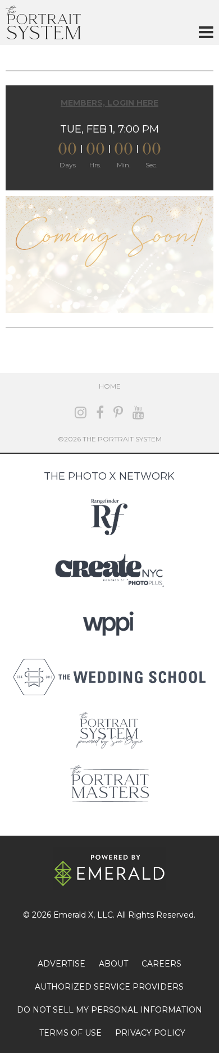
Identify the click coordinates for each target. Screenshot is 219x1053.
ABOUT (113, 964)
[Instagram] (80, 412)
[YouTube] (138, 412)
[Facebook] (100, 412)
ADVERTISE (61, 964)
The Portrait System (43, 22)
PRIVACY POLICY (150, 1033)
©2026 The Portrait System (110, 439)
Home (110, 386)
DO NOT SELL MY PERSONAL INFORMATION (109, 1010)
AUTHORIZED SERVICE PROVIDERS (109, 987)
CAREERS (161, 964)
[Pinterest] (118, 412)
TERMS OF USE (70, 1033)
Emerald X (73, 915)
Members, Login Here (109, 103)
